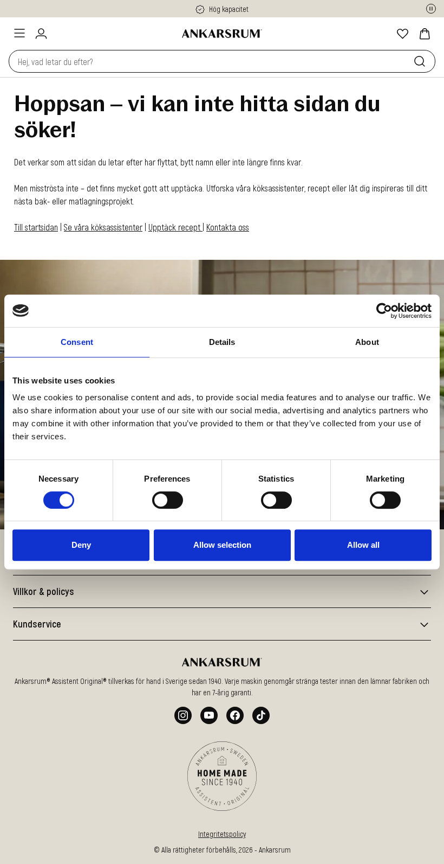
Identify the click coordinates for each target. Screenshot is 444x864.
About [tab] (367, 342)
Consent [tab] (77, 342)
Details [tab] (222, 342)
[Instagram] (183, 715)
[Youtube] (209, 715)
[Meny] (19, 33)
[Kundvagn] (424, 33)
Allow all (363, 544)
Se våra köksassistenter (103, 227)
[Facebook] (235, 715)
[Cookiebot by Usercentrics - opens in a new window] (384, 311)
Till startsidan (36, 227)
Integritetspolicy (222, 834)
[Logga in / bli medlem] (41, 33)
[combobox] (209, 61)
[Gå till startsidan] (222, 33)
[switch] (167, 500)
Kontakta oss (227, 227)
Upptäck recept (175, 227)
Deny (81, 544)
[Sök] (422, 61)
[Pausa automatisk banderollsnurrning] (431, 8)
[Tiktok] (261, 715)
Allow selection (222, 544)
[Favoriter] (403, 33)
